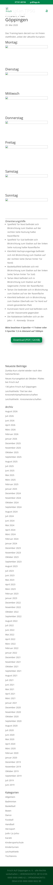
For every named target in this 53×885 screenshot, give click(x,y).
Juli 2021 (9, 680)
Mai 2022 (9, 634)
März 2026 (10, 429)
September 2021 (13, 671)
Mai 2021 (9, 689)
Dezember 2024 (13, 493)
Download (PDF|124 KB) (26, 339)
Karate (8, 837)
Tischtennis (11, 856)
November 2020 (13, 712)
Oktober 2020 (12, 716)
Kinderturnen (12, 847)
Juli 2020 (9, 730)
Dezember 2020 (13, 707)
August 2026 (11, 411)
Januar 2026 (11, 438)
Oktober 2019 (12, 771)
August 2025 (11, 461)
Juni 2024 (9, 520)
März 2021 (10, 698)
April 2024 (10, 529)
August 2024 (11, 511)
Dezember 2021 (13, 657)
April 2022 (10, 639)
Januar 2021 (11, 702)
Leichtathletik (12, 851)
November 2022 (13, 607)
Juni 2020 (9, 734)
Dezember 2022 (13, 602)
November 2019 (13, 766)
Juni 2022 (9, 630)
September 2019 (13, 775)
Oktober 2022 (12, 611)
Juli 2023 (9, 570)
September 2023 (13, 561)
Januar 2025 (11, 488)
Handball (9, 824)
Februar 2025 (11, 484)
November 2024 (13, 497)
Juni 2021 (9, 684)
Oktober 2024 (12, 502)
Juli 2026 (9, 416)
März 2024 (10, 534)
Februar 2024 (11, 538)
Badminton (10, 801)
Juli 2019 (9, 780)
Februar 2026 (11, 434)
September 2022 (13, 616)
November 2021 (13, 661)
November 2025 (13, 447)
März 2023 (10, 589)
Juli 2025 (9, 466)
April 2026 (10, 425)
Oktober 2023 (12, 557)
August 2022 (11, 621)
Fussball (9, 819)
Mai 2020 (9, 739)
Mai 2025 (9, 475)
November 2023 (13, 552)
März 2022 (10, 643)
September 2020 (13, 721)
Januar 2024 (11, 543)
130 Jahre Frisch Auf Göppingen (21, 386)
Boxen (8, 810)
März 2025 (10, 479)
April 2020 (10, 743)
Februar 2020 (11, 753)
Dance (8, 815)
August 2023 (11, 566)
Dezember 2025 (13, 443)
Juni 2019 (9, 784)
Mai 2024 (9, 525)
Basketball (10, 806)
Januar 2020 (11, 757)
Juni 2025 (9, 470)
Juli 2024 (9, 516)
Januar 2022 (11, 652)
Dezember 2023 (13, 548)
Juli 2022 (9, 625)
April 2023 (10, 584)
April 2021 (10, 693)
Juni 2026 (9, 420)
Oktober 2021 (12, 666)
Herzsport (10, 828)
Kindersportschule (14, 842)
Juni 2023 (9, 575)
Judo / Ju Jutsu (12, 833)
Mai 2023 (9, 579)
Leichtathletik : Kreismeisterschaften (23, 399)
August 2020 (11, 725)
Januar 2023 (11, 598)
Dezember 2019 (13, 762)
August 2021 (11, 675)
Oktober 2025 (12, 452)
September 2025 (13, 457)
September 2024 (13, 507)
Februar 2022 (11, 648)
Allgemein (10, 797)
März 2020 (10, 748)
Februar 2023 (11, 593)
